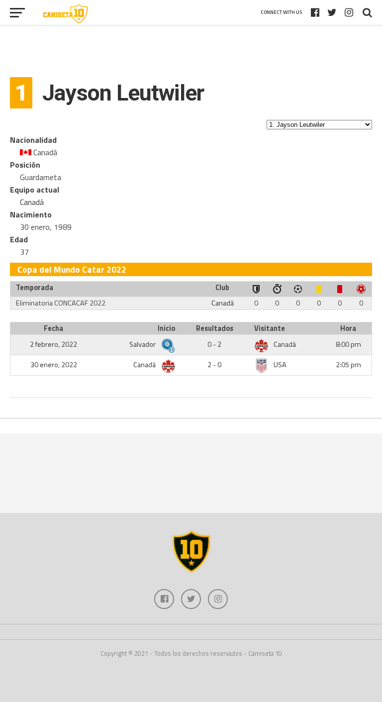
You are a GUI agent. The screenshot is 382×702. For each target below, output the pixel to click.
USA (280, 364)
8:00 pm (348, 344)
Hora (348, 328)
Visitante (269, 328)
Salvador (143, 344)
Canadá (32, 202)
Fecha (53, 328)
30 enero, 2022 (53, 364)
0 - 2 (214, 344)
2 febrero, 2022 (53, 344)
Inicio (166, 328)
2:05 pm (348, 364)
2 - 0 (214, 364)
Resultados (214, 328)
